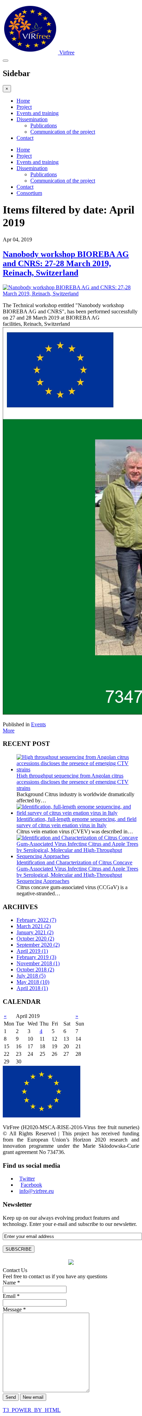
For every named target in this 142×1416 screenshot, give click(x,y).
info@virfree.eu (36, 1191)
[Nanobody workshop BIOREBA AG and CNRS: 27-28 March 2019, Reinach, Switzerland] (71, 293)
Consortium (29, 193)
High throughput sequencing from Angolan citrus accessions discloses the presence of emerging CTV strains (73, 782)
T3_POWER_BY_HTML (32, 1410)
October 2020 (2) (35, 938)
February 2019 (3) (36, 957)
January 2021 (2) (35, 932)
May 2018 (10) (33, 982)
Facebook (31, 1185)
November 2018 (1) (38, 963)
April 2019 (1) (32, 951)
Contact (25, 138)
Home (23, 101)
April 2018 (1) (32, 988)
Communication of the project (62, 132)
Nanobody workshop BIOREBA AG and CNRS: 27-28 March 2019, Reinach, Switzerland (66, 263)
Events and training (38, 113)
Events (38, 724)
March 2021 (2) (34, 926)
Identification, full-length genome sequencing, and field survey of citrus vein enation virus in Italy (76, 822)
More (8, 730)
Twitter (27, 1178)
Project (24, 107)
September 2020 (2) (38, 945)
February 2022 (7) (36, 920)
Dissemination (32, 119)
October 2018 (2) (35, 969)
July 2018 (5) (31, 976)
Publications (43, 125)
